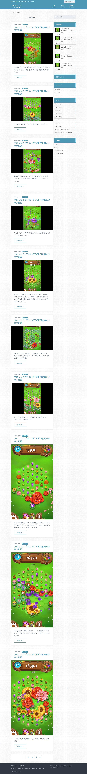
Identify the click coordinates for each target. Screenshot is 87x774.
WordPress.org (58, 153)
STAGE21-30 (58, 110)
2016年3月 (57, 92)
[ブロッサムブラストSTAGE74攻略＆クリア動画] (32, 349)
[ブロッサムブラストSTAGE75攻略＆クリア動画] (32, 290)
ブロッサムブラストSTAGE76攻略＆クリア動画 (64, 57)
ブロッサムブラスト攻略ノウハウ (63, 132)
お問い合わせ (71, 5)
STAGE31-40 (58, 113)
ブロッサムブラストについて (62, 129)
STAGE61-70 (58, 123)
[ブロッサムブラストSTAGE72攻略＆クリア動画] (32, 518)
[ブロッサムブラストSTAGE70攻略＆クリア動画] (32, 734)
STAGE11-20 (58, 107)
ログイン (56, 145)
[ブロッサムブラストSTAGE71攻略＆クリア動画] (32, 626)
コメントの (58, 150)
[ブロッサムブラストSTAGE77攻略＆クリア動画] (32, 172)
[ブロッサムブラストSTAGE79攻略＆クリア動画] (32, 63)
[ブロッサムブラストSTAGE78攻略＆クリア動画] (32, 120)
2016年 (18, 12)
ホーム (14, 12)
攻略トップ (54, 5)
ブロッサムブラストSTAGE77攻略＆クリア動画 (64, 48)
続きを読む (20, 77)
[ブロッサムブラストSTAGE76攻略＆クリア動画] (32, 228)
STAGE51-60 (58, 120)
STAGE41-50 (58, 117)
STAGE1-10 (58, 104)
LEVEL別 (62, 5)
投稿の (57, 147)
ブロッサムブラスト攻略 (17, 6)
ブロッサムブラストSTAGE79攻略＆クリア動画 (64, 31)
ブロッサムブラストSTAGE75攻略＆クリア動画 (64, 66)
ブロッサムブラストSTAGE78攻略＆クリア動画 (64, 40)
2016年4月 (57, 89)
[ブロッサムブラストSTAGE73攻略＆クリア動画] (32, 413)
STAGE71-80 (58, 126)
